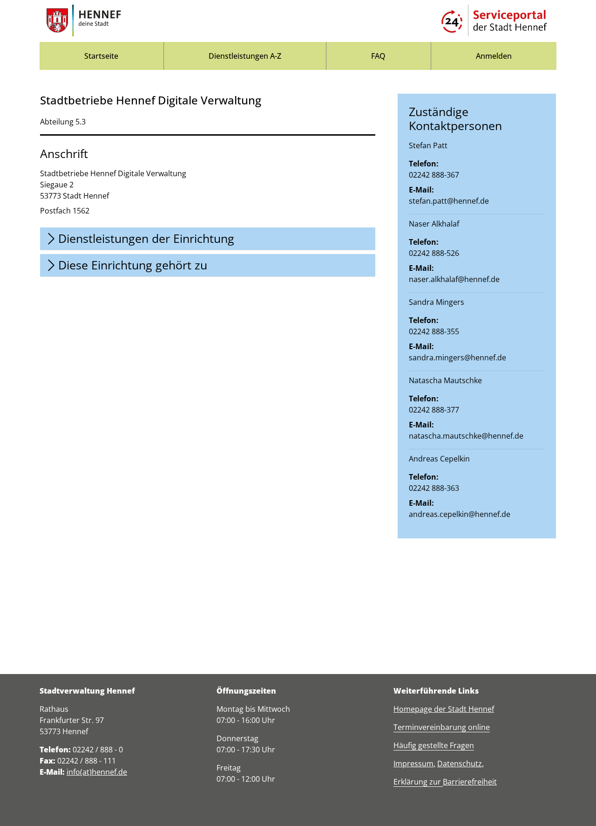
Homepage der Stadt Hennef (443, 709)
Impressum (413, 763)
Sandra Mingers (436, 302)
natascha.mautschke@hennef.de (466, 436)
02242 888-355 (434, 331)
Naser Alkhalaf (434, 224)
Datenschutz (459, 763)
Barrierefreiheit (470, 782)
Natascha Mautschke (445, 380)
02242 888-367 (434, 175)
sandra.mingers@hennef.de (457, 357)
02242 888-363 (434, 488)
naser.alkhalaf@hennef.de (454, 279)
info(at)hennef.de (97, 772)
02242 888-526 (434, 253)
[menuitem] (101, 56)
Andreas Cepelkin (439, 459)
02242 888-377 (434, 410)
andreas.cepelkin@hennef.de (459, 514)
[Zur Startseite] (84, 21)
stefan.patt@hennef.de (449, 201)
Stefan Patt (428, 145)
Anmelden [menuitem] (494, 56)
